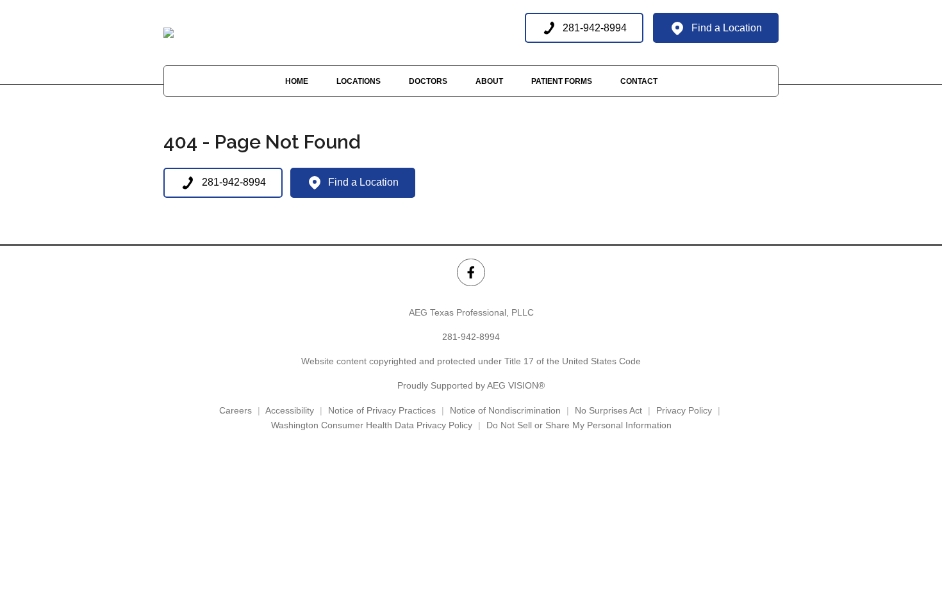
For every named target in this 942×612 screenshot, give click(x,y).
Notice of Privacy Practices (382, 410)
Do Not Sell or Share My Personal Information (579, 425)
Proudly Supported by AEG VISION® (471, 385)
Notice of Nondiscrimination (505, 410)
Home (296, 81)
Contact (638, 81)
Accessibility (289, 410)
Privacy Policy (684, 410)
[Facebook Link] (470, 272)
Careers (235, 410)
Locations (358, 81)
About (489, 81)
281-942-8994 (471, 337)
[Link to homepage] (168, 33)
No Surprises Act (608, 410)
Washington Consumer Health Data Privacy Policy (371, 425)
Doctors (428, 81)
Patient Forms (561, 81)
